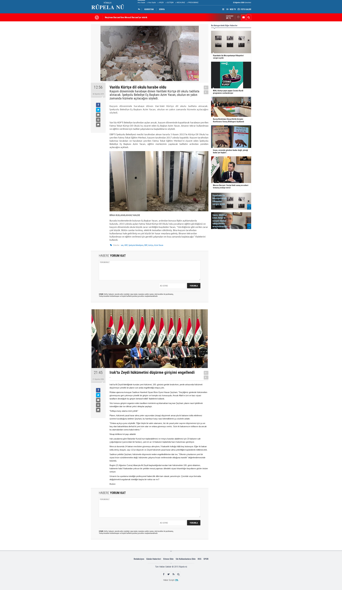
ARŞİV (161, 2)
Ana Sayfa (141, 2)
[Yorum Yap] (98, 125)
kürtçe (150, 245)
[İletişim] (243, 17)
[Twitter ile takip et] (168, 574)
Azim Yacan (158, 245)
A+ (206, 87)
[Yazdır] (98, 120)
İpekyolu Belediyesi (136, 245)
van (122, 245)
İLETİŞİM (170, 2)
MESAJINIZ (181, 2)
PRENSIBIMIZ (193, 2)
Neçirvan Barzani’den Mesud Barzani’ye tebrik (126, 17)
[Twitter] (98, 110)
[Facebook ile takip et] (163, 574)
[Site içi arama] (248, 17)
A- (206, 92)
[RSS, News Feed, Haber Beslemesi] (173, 574)
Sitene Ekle (168, 559)
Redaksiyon (139, 559)
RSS (199, 559)
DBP (145, 245)
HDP (126, 245)
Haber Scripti (168, 580)
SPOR (205, 559)
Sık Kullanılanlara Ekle (186, 559)
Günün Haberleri (153, 559)
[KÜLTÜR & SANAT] (140, 9)
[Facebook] (98, 105)
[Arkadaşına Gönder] (98, 115)
